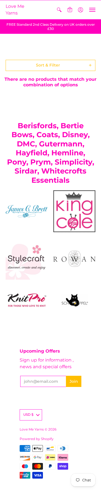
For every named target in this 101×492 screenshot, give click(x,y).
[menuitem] (59, 9)
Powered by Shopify (37, 439)
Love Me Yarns (15, 10)
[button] (59, 9)
